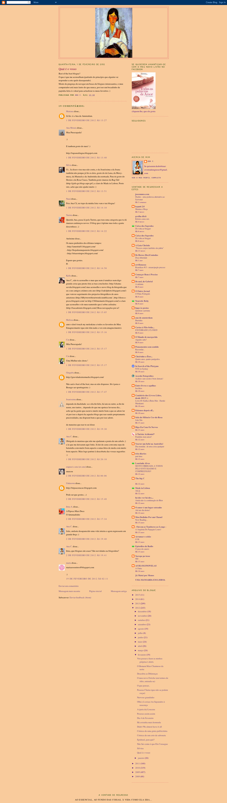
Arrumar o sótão (143, 536)
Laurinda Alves (142, 463)
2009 (137, 772)
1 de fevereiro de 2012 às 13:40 (86, 157)
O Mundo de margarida (146, 336)
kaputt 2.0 (140, 206)
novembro (143, 615)
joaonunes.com (142, 194)
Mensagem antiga (119, 591)
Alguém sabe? (141, 339)
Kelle (68, 275)
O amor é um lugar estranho (148, 507)
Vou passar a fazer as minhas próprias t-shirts (149, 660)
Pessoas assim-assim (146, 713)
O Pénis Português (142, 293)
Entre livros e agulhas (145, 385)
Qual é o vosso (143, 752)
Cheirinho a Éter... (143, 356)
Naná (68, 198)
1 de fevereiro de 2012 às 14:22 (86, 231)
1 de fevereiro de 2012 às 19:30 (86, 428)
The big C (139, 478)
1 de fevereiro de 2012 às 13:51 (86, 191)
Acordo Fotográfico (144, 375)
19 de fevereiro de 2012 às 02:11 (87, 578)
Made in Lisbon (142, 487)
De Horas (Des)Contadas (146, 254)
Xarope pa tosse (142, 556)
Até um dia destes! (142, 510)
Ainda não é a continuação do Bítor (149, 500)
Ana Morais (71, 127)
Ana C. (69, 436)
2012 (137, 607)
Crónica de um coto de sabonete (151, 735)
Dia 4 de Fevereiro (145, 718)
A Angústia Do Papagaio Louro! (148, 529)
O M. (137, 539)
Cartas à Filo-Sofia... (144, 327)
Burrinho (138, 320)
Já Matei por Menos (144, 575)
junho (141, 637)
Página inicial (95, 591)
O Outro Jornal (142, 291)
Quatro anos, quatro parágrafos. (147, 359)
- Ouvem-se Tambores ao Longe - (150, 526)
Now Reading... (141, 519)
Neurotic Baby (142, 300)
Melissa (69, 319)
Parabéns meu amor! (143, 436)
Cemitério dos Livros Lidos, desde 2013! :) (148, 397)
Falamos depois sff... (144, 410)
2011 (137, 763)
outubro (142, 620)
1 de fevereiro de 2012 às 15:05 (86, 312)
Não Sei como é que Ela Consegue (152, 743)
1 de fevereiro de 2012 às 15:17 (86, 348)
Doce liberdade (141, 257)
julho (140, 633)
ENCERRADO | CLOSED (146, 330)
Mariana (70, 111)
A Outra (138, 568)
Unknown (70, 483)
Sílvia (68, 164)
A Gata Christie (142, 245)
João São (138, 420)
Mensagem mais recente (69, 591)
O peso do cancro (142, 549)
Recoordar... (140, 349)
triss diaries (140, 453)
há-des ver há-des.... (144, 497)
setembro (142, 624)
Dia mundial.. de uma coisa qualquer (149, 446)
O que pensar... (143, 685)
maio (140, 641)
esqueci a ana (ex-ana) (76, 466)
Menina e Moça (141, 209)
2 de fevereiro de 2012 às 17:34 (86, 518)
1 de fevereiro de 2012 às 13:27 (86, 120)
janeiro (141, 757)
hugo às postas (142, 307)
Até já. (137, 490)
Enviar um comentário (69, 585)
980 (136, 558)
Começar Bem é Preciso (146, 274)
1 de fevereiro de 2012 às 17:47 (86, 391)
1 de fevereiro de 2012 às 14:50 (86, 268)
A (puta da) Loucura (146, 709)
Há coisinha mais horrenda (149, 722)
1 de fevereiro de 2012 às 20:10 (86, 459)
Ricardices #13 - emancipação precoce (150, 267)
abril (140, 645)
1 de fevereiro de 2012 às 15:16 (86, 332)
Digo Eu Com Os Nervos (146, 427)
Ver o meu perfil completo (146, 178)
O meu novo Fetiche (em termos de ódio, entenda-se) (152, 679)
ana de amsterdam (144, 317)
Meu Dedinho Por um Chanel (148, 517)
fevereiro (142, 654)
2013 (137, 603)
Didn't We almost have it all (149, 726)
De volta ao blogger (143, 228)
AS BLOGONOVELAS (146, 565)
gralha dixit (140, 216)
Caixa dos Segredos (144, 225)
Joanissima (71, 399)
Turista (69, 215)
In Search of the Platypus (147, 366)
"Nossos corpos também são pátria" (149, 248)
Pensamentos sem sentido (147, 346)
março (141, 650)
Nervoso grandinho (145, 697)
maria (68, 562)
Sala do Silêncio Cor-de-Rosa (149, 417)
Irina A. (69, 506)
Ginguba (70, 372)
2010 (137, 767)
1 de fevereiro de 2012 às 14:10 (86, 207)
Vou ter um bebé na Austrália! (149, 443)
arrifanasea (140, 264)
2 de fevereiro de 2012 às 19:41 (86, 555)
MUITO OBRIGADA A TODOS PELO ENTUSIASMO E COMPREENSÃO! (149, 469)
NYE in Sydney (141, 368)
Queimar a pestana (142, 310)
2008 (137, 776)
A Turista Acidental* (145, 434)
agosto (141, 628)
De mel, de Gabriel (144, 281)
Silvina (140, 748)
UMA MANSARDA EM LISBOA (150, 579)
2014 (137, 599)
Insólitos (138, 388)
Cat (67, 339)
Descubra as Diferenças (147, 673)
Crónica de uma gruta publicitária (152, 730)
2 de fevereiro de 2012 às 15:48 (86, 498)
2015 (137, 594)
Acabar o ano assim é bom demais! (149, 378)
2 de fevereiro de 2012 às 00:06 (86, 475)
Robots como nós (142, 219)
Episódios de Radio (144, 546)
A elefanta (139, 284)
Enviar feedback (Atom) (80, 597)
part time (138, 456)
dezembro (142, 611)
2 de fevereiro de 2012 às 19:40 (86, 538)
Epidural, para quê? (146, 739)
